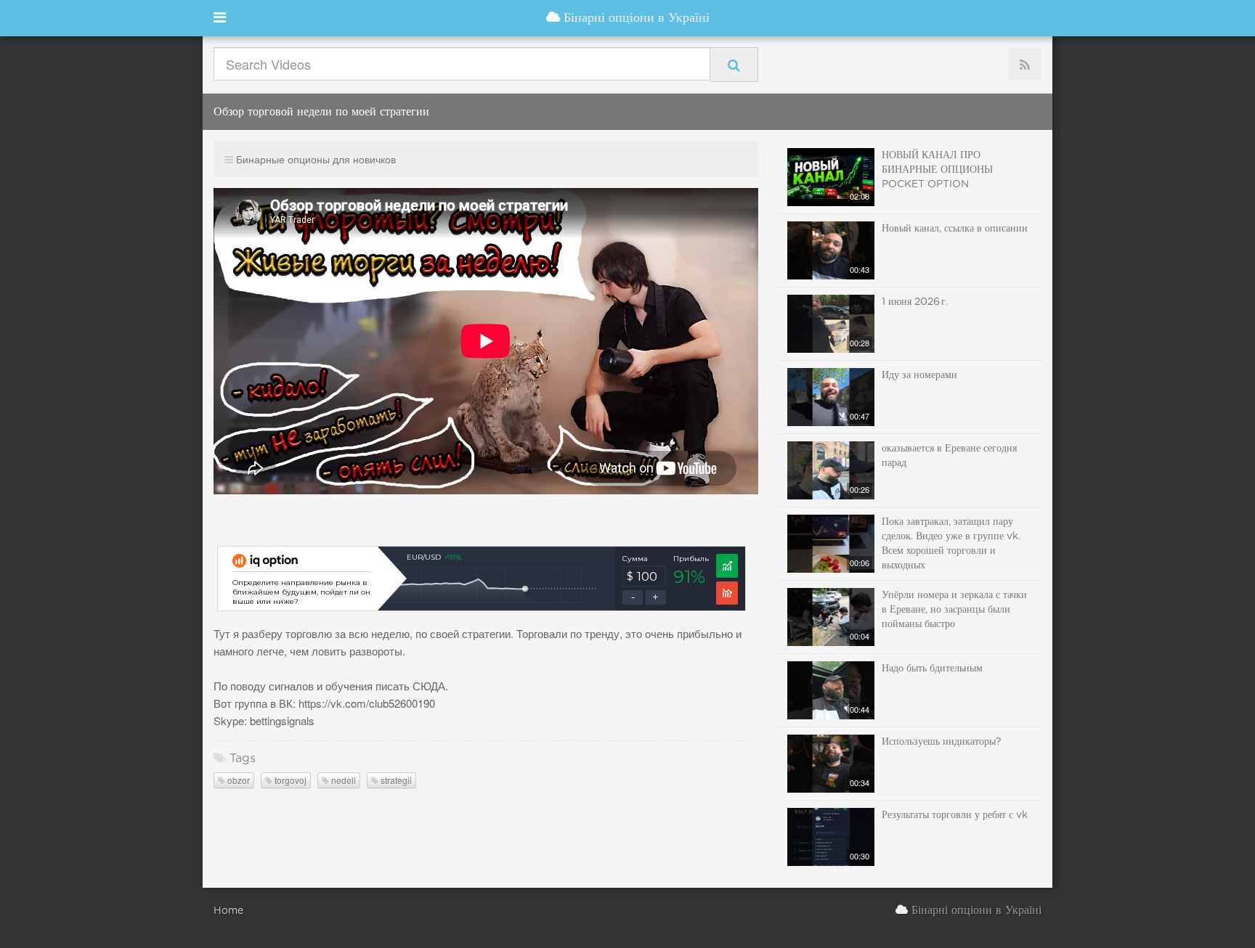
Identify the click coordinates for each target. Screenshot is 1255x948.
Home (228, 911)
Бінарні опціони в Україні (635, 18)
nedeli (342, 780)
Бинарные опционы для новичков (316, 159)
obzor (237, 780)
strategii (395, 780)
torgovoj (289, 780)
